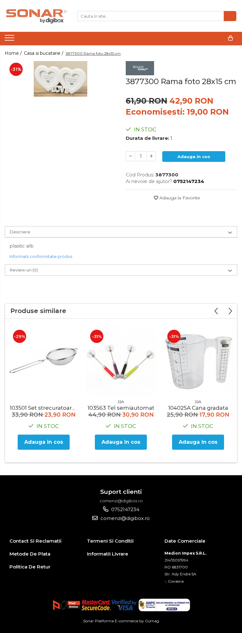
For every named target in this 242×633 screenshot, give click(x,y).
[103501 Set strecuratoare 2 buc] (43, 360)
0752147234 (124, 509)
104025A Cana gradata (198, 408)
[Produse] (10, 39)
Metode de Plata (29, 554)
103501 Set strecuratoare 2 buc (44, 408)
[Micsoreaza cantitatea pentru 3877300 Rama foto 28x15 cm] (130, 156)
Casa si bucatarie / (44, 53)
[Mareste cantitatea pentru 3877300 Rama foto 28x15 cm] (151, 156)
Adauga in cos (193, 156)
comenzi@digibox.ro (124, 518)
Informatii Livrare (107, 554)
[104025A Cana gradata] (198, 360)
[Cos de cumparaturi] (230, 38)
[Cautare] (230, 16)
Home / (14, 53)
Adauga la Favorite (179, 198)
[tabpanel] (60, 79)
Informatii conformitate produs (40, 256)
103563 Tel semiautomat (121, 408)
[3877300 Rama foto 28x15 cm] (60, 79)
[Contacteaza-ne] (215, 38)
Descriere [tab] (20, 231)
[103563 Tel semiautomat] (120, 360)
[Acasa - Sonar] (36, 16)
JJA (121, 401)
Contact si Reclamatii (35, 541)
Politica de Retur (29, 567)
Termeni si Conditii (110, 541)
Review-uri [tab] (24, 269)
